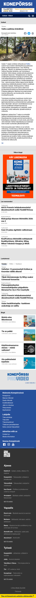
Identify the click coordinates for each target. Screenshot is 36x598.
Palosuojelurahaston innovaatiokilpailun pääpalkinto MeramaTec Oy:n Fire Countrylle (15, 287)
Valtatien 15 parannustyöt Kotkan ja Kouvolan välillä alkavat (16, 270)
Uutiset (4, 16)
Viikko (11, 264)
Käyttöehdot (6, 410)
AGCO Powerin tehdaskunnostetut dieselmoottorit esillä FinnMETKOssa (17, 296)
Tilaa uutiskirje (7, 417)
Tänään (4, 264)
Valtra (28, 64)
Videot (10, 16)
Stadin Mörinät (7, 400)
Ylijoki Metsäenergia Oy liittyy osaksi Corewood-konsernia (17, 278)
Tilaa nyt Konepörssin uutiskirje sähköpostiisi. (17, 596)
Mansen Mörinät (7, 398)
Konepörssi (6, 396)
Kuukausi (19, 264)
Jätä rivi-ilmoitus (8, 405)
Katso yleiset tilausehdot (10, 427)
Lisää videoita (30, 383)
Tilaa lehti (5, 420)
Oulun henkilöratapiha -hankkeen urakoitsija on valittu (15, 304)
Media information (8, 437)
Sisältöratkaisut (7, 403)
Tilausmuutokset (8, 422)
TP (2, 143)
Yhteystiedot (6, 408)
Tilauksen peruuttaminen (10, 424)
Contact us (6, 434)
